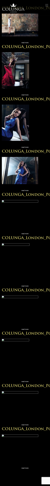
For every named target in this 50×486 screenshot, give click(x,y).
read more (25, 43)
